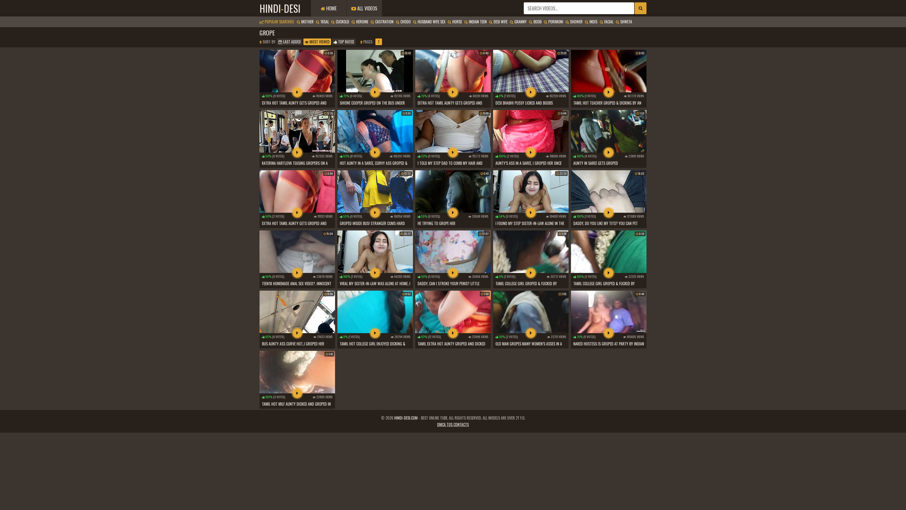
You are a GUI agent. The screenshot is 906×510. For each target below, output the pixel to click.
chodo (405, 22)
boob (537, 22)
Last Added (291, 42)
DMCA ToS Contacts (453, 424)
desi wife (500, 22)
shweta (625, 22)
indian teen (477, 22)
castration (384, 22)
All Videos (366, 8)
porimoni (555, 22)
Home (331, 8)
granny (520, 22)
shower (576, 22)
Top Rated (345, 42)
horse (456, 22)
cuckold (342, 22)
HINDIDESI (280, 8)
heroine (361, 22)
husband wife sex (431, 22)
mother (307, 22)
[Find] (640, 8)
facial (608, 22)
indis (592, 22)
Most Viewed (319, 42)
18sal (324, 22)
